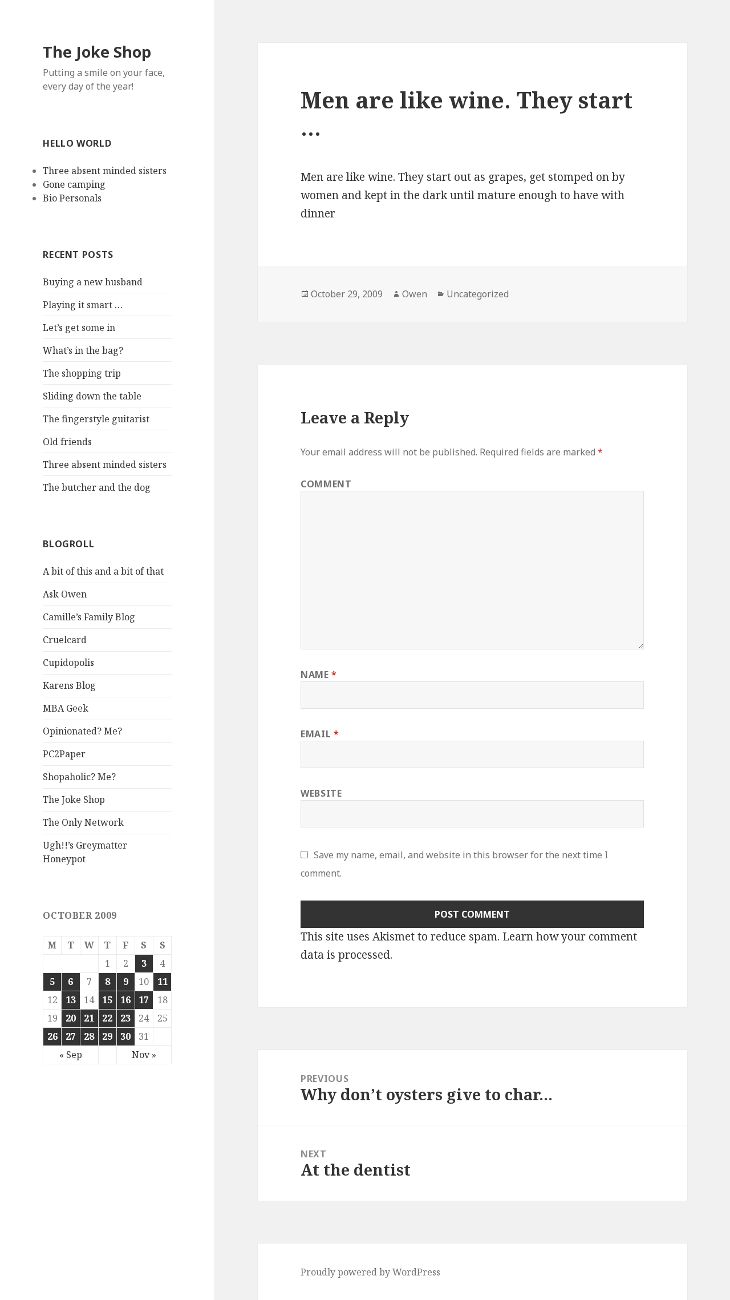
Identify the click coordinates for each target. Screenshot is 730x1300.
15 (107, 1000)
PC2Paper (64, 754)
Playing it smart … (83, 304)
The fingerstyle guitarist (96, 419)
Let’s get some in (79, 327)
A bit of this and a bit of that (103, 571)
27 (71, 1036)
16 (125, 1000)
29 (107, 1036)
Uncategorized (478, 294)
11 (162, 981)
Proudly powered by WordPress (370, 1272)
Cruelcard (65, 639)
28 (89, 1036)
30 (125, 1036)
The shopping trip (82, 373)
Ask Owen (65, 594)
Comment (326, 484)
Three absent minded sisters (105, 170)
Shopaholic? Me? (79, 776)
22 (107, 1018)
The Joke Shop (97, 51)
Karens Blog (69, 685)
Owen (414, 294)
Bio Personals (72, 198)
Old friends (67, 441)
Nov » (144, 1054)
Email (320, 734)
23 (125, 1018)
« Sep (70, 1054)
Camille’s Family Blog (89, 617)
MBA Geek (65, 708)
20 (71, 1018)
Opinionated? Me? (82, 731)
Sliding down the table (92, 396)
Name (319, 674)
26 (52, 1036)
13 (71, 1000)
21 (89, 1018)
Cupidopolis (68, 662)
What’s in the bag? (83, 350)
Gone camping (74, 184)
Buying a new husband (93, 282)
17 (144, 1000)
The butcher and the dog (97, 487)
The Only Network (83, 822)
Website (321, 793)
